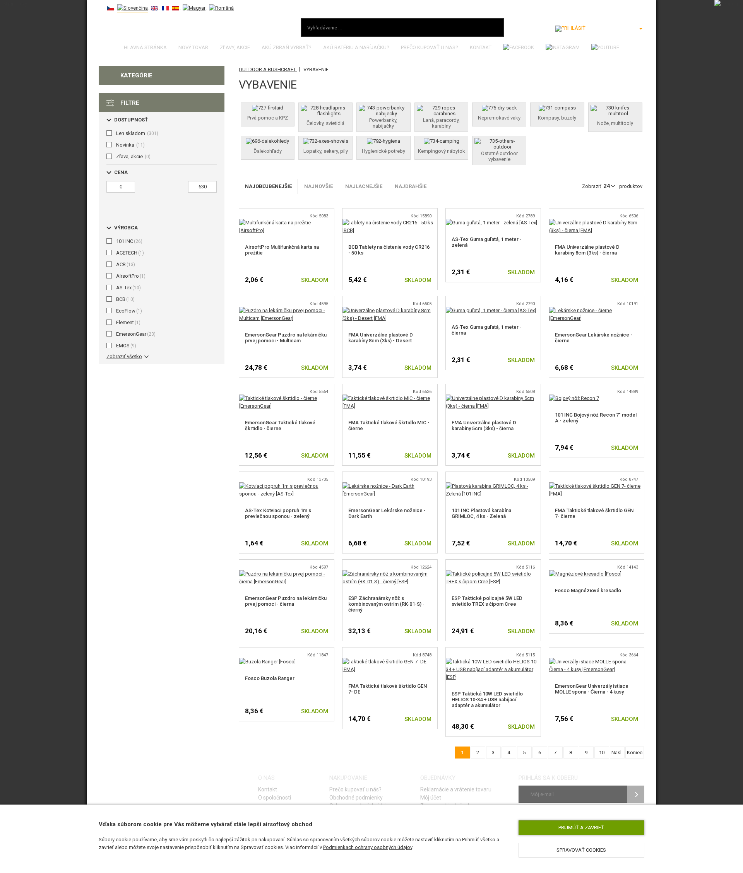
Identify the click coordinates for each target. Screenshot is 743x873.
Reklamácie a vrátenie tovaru (455, 789)
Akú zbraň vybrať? (287, 47)
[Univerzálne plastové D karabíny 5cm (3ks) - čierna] (493, 398)
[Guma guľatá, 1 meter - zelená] (491, 223)
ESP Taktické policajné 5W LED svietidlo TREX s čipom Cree (487, 601)
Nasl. (617, 752)
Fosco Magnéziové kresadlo (588, 590)
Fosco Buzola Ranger (269, 678)
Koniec (634, 752)
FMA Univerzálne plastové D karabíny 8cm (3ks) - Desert (380, 337)
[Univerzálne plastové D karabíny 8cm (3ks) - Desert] (389, 310)
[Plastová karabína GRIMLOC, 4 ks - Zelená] (493, 486)
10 (601, 752)
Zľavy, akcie (235, 47)
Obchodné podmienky (356, 797)
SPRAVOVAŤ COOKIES (581, 850)
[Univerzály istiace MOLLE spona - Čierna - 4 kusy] (596, 662)
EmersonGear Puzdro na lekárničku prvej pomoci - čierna (286, 601)
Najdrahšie (410, 186)
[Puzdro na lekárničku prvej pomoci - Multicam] (286, 310)
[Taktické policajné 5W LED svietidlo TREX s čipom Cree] (493, 574)
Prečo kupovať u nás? (429, 47)
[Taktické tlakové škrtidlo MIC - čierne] (389, 398)
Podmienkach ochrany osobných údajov (367, 847)
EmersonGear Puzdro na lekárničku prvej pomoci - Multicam (286, 337)
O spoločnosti (274, 797)
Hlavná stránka (145, 47)
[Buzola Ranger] (267, 662)
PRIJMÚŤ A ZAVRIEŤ (581, 827)
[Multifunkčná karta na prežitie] (286, 223)
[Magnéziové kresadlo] (585, 574)
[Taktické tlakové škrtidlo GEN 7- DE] (389, 662)
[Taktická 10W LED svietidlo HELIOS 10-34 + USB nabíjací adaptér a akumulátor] (493, 662)
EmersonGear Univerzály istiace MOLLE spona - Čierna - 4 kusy (591, 689)
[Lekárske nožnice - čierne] (596, 310)
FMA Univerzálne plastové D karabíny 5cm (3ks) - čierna (484, 425)
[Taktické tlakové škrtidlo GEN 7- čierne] (596, 486)
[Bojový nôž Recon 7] (574, 398)
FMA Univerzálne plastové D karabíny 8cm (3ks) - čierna (587, 250)
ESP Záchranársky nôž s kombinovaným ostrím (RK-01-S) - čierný (386, 604)
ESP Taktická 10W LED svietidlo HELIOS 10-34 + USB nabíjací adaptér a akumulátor (487, 699)
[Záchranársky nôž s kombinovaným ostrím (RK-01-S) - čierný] (389, 574)
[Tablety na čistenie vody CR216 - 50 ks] (389, 223)
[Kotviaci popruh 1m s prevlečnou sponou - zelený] (286, 486)
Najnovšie (318, 186)
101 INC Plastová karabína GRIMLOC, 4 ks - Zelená (481, 513)
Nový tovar (193, 47)
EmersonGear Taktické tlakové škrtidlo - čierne (280, 425)
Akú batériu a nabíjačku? (356, 47)
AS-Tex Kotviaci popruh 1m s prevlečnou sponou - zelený (278, 513)
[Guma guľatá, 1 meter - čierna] (491, 310)
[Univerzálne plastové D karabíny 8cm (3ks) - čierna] (596, 223)
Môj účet (430, 797)
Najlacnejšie (363, 186)
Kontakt (480, 47)
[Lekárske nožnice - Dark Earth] (389, 486)
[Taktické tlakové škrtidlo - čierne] (286, 398)
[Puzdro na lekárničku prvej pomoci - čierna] (286, 574)
